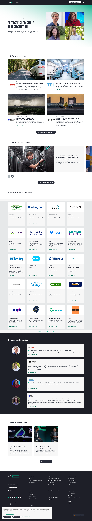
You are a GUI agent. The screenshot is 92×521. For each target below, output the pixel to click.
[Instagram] (12, 497)
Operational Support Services (53, 478)
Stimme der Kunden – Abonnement (74, 497)
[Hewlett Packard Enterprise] (10, 2)
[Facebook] (16, 497)
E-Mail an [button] (12, 487)
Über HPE (30, 478)
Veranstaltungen (51, 492)
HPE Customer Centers (72, 493)
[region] (46, 159)
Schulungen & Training (72, 482)
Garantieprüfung (51, 486)
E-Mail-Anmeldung (71, 484)
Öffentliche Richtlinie (32, 496)
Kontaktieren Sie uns (71, 478)
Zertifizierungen (70, 503)
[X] (10, 497)
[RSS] (20, 497)
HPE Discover (50, 495)
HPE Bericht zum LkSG (33, 498)
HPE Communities (71, 491)
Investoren (31, 492)
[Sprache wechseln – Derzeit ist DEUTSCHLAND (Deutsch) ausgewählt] (84, 2)
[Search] (15, 2)
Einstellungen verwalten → (26, 516)
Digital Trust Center (71, 480)
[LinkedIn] (8, 497)
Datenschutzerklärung (10, 514)
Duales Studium (32, 503)
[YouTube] (18, 497)
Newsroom (50, 499)
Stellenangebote (32, 482)
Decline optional (16, 516)
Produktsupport (51, 482)
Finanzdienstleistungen (72, 489)
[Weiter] (12, 176)
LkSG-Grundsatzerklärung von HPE (35, 500)
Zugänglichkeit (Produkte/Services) (35, 480)
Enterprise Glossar (71, 486)
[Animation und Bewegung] (11, 504)
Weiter (53, 331)
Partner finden (70, 505)
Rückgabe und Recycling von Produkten (55, 480)
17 (50, 331)
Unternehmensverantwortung (34, 484)
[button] (5, 2)
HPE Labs (30, 486)
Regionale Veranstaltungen (53, 497)
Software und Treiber (52, 484)
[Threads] (14, 497)
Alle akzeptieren (7, 516)
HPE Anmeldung (71, 495)
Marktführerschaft (32, 494)
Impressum (31, 505)
